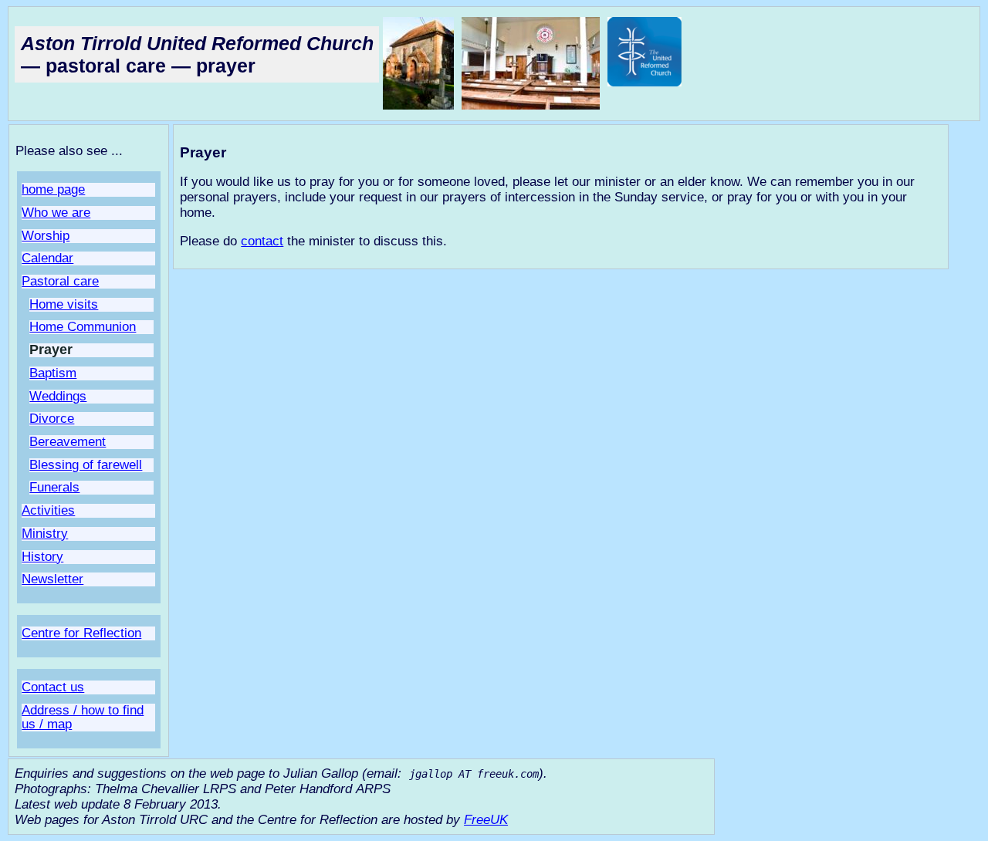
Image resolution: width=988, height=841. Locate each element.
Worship (45, 235)
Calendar (47, 258)
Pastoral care (60, 281)
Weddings (57, 396)
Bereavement (67, 441)
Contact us (53, 687)
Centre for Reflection (81, 633)
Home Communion (82, 326)
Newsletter (52, 579)
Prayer (51, 349)
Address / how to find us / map (83, 717)
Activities (48, 510)
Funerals (54, 487)
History (42, 556)
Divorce (51, 418)
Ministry (45, 533)
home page (53, 189)
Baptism (52, 373)
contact (262, 241)
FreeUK (486, 819)
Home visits (63, 304)
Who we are (56, 212)
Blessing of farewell (85, 465)
